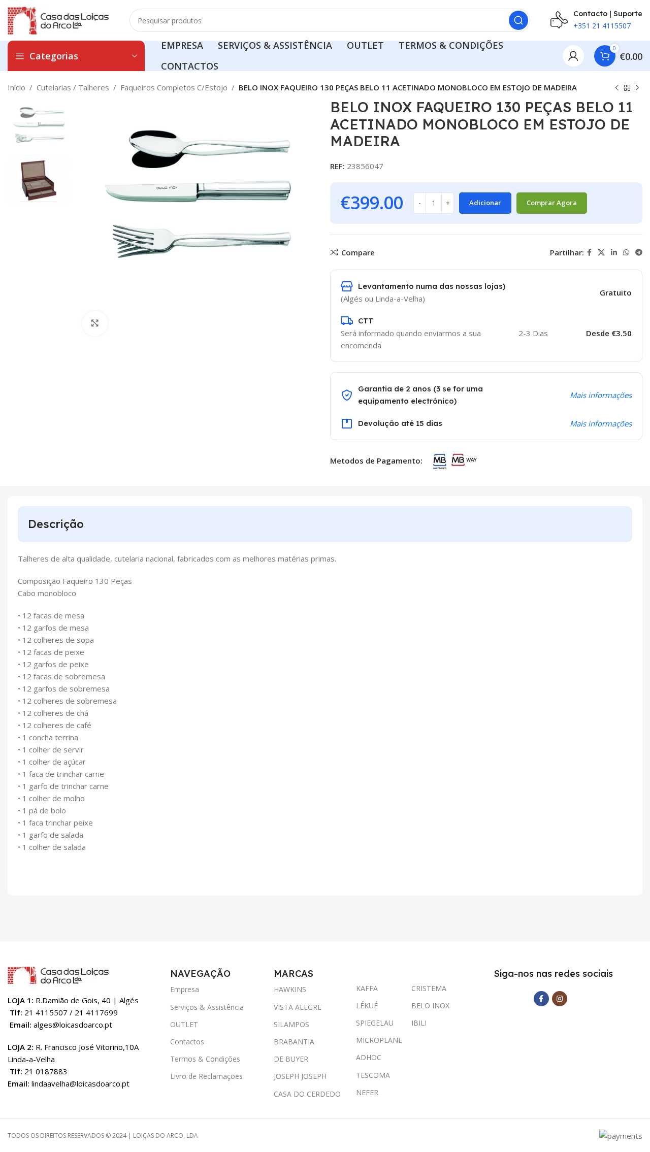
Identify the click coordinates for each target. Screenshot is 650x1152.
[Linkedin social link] (614, 252)
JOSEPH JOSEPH (300, 1076)
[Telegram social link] (638, 252)
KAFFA (367, 988)
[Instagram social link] (559, 998)
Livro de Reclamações (206, 1076)
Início (16, 87)
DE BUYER (291, 1059)
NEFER (367, 1092)
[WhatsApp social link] (626, 252)
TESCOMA (373, 1075)
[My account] (573, 56)
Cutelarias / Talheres (73, 87)
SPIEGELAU (375, 1023)
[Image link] (58, 974)
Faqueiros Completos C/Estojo (174, 87)
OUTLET (184, 1024)
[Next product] (637, 88)
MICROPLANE (378, 1040)
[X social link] (601, 252)
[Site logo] (58, 19)
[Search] (518, 20)
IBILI (419, 1023)
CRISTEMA (428, 988)
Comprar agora (552, 202)
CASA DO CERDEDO (307, 1094)
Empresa (184, 989)
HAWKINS (290, 989)
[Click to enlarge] (95, 323)
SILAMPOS (291, 1024)
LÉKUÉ (367, 1005)
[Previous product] (617, 88)
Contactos (187, 1041)
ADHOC (368, 1057)
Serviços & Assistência (207, 1007)
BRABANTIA (294, 1041)
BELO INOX (430, 1005)
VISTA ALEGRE (297, 1007)
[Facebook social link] (589, 252)
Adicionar (485, 202)
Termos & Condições (205, 1059)
